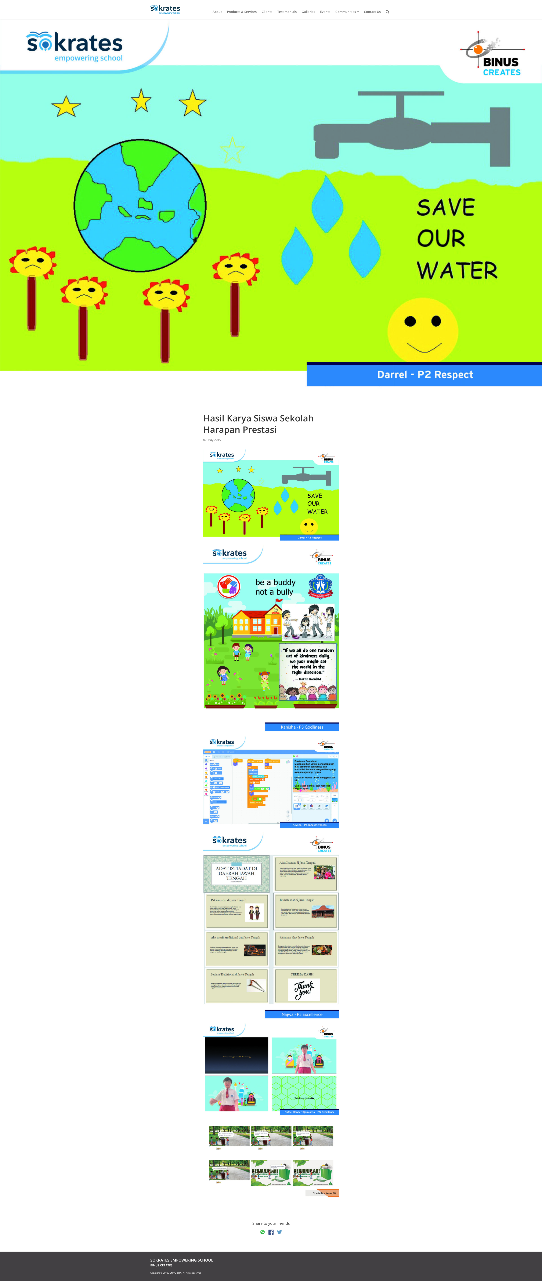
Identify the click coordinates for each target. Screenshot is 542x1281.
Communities (345, 12)
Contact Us (372, 12)
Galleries (308, 12)
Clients (267, 12)
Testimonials (287, 12)
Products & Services (242, 12)
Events (325, 12)
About (217, 12)
